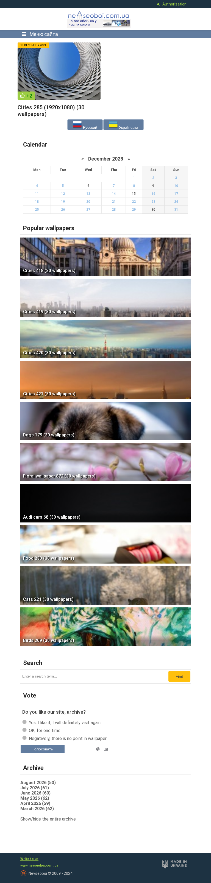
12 (63, 194)
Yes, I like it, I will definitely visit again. (65, 722)
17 (176, 194)
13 (88, 194)
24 (176, 202)
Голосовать (42, 749)
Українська (128, 127)
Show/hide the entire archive (48, 819)
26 (63, 210)
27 (88, 210)
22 (134, 202)
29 (134, 210)
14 (114, 194)
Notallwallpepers (99, 19)
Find (179, 676)
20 (88, 202)
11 (37, 194)
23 (153, 202)
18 (37, 202)
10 (176, 186)
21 (114, 202)
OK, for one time (44, 730)
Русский (89, 127)
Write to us (29, 859)
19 (63, 202)
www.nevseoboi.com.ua (39, 865)
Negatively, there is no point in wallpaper (68, 738)
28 (114, 210)
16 (153, 194)
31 (176, 210)
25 (37, 210)
